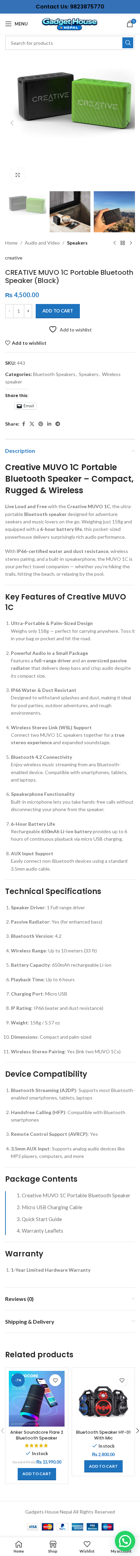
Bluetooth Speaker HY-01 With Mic (103, 1435)
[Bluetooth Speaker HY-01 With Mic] (103, 1399)
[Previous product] (114, 243)
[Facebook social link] (23, 424)
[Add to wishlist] (55, 1380)
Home (11, 243)
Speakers (77, 243)
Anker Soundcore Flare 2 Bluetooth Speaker (36, 1435)
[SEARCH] (127, 42)
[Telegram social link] (57, 424)
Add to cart (57, 311)
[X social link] (32, 424)
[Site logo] (70, 23)
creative (13, 258)
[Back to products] (123, 243)
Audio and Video (42, 243)
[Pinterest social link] (40, 424)
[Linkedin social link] (49, 424)
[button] (12, 123)
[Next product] (131, 243)
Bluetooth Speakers (54, 374)
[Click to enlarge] (17, 175)
